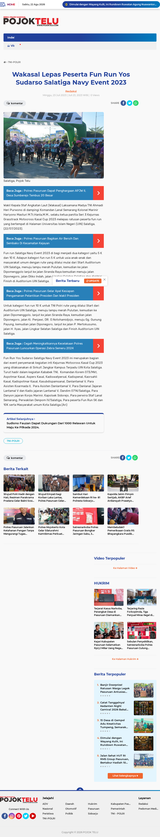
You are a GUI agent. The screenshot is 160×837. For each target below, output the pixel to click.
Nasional (48, 808)
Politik (69, 813)
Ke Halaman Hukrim (124, 659)
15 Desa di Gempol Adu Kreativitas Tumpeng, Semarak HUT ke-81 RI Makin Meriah (113, 724)
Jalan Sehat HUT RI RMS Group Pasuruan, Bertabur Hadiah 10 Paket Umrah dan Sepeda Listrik (114, 759)
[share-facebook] (123, 103)
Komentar (16, 458)
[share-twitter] (129, 103)
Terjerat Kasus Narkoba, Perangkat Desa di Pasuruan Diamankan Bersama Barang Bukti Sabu (108, 612)
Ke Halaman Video (124, 568)
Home (11, 4)
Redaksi (143, 803)
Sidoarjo (93, 813)
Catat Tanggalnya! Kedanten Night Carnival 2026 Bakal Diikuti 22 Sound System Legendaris (113, 706)
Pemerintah (118, 808)
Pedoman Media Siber (149, 808)
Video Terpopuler (109, 558)
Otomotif (70, 808)
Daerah (69, 803)
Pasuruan (93, 808)
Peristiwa (48, 813)
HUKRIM (101, 583)
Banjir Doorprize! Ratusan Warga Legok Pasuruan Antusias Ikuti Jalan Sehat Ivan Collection (115, 688)
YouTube (35, 821)
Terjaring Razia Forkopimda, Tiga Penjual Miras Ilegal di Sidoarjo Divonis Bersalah (139, 612)
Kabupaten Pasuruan (122, 803)
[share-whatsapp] (136, 103)
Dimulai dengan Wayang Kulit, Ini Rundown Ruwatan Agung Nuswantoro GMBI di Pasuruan (112, 4)
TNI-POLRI (13, 440)
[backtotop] (80, 790)
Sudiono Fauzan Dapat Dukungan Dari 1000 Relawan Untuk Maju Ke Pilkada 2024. (51, 425)
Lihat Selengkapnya (124, 775)
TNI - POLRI (118, 813)
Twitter (27, 821)
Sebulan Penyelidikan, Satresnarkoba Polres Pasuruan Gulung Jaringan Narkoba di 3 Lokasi (140, 645)
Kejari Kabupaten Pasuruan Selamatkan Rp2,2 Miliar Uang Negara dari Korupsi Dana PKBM (109, 645)
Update (93, 280)
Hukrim (92, 803)
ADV (45, 803)
